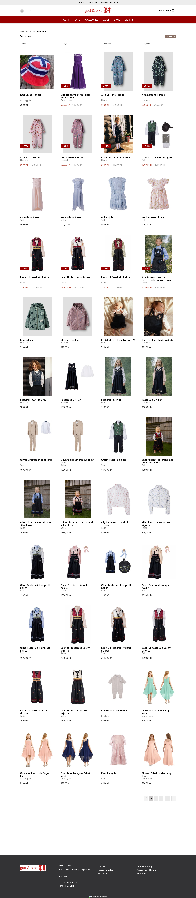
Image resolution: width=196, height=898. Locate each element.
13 (168, 798)
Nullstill (170, 36)
